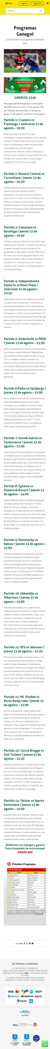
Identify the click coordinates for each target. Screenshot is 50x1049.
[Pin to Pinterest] (30, 943)
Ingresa (24, 3)
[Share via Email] (32, 943)
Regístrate (37, 3)
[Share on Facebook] (24, 943)
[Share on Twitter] (27, 943)
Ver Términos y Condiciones (25, 963)
